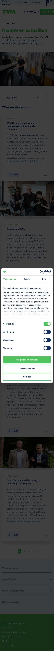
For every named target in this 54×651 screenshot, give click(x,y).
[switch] (47, 332)
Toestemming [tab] (9, 279)
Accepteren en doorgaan (27, 360)
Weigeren (27, 377)
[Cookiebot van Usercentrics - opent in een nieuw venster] (39, 272)
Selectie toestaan (27, 368)
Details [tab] (27, 279)
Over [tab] (44, 279)
